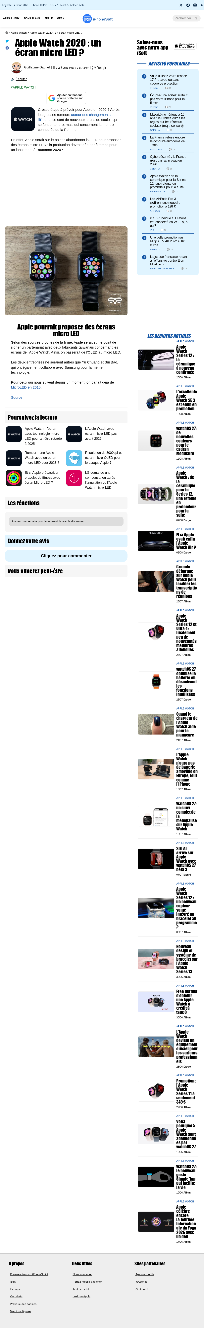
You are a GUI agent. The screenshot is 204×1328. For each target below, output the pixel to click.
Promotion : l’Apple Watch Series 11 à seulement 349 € (186, 1091)
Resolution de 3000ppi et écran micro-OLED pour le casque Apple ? (103, 458)
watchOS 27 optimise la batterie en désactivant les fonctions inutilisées (186, 682)
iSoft (13, 1281)
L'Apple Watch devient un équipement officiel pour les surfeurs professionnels (187, 1046)
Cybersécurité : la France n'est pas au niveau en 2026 (168, 160)
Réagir (101, 67)
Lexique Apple (81, 1296)
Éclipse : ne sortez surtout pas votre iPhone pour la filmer (168, 99)
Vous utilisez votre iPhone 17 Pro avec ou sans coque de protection (168, 79)
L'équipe (15, 1289)
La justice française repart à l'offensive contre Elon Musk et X (168, 260)
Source (16, 397)
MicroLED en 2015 (26, 387)
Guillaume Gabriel (37, 67)
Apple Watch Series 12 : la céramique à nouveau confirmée (185, 359)
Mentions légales (20, 1311)
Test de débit (81, 1289)
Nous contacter (82, 1274)
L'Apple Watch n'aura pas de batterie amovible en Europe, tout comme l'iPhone (187, 769)
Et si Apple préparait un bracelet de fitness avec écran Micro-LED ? (42, 477)
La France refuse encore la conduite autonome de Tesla (167, 141)
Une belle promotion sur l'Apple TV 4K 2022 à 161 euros (168, 241)
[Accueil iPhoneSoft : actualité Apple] (6, 32)
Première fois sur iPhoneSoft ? (29, 1274)
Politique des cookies (23, 1304)
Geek (60, 18)
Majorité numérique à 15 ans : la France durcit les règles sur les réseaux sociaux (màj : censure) (167, 120)
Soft (103, 19)
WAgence (141, 1281)
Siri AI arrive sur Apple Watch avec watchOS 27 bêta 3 (186, 859)
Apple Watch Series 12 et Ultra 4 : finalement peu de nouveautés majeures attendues (186, 633)
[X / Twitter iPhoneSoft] (181, 6)
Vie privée (16, 1296)
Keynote (7, 5)
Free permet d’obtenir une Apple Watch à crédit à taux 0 (186, 1001)
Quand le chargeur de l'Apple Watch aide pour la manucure (187, 724)
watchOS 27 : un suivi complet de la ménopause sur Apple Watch (186, 816)
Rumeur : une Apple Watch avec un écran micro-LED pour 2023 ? (42, 458)
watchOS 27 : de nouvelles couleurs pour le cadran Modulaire (186, 441)
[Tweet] (7, 42)
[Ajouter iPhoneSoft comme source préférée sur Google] (66, 98)
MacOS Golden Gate (72, 5)
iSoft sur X (141, 1289)
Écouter (21, 79)
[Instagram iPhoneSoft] (195, 6)
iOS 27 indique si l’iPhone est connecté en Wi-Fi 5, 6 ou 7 (168, 222)
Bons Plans (32, 18)
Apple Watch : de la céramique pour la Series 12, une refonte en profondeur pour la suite (168, 181)
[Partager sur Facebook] (7, 49)
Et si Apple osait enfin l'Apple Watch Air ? (186, 541)
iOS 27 (54, 5)
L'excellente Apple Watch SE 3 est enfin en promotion (186, 400)
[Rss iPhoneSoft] (202, 6)
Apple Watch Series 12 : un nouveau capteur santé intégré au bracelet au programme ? (186, 908)
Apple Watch (19, 32)
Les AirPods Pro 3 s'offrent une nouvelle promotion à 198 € (165, 202)
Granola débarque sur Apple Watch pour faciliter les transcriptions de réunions (186, 581)
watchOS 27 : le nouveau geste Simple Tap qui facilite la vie (186, 1177)
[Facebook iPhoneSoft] (188, 6)
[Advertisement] (66, 186)
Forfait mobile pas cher (87, 1281)
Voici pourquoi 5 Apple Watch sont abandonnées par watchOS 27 (186, 1134)
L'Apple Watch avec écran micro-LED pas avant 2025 (101, 433)
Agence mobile (144, 1274)
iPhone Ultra (21, 5)
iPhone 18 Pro (39, 5)
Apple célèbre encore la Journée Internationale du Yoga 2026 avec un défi (186, 1221)
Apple (48, 18)
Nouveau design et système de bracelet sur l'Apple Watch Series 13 (187, 959)
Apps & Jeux (11, 18)
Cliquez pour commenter (66, 555)
